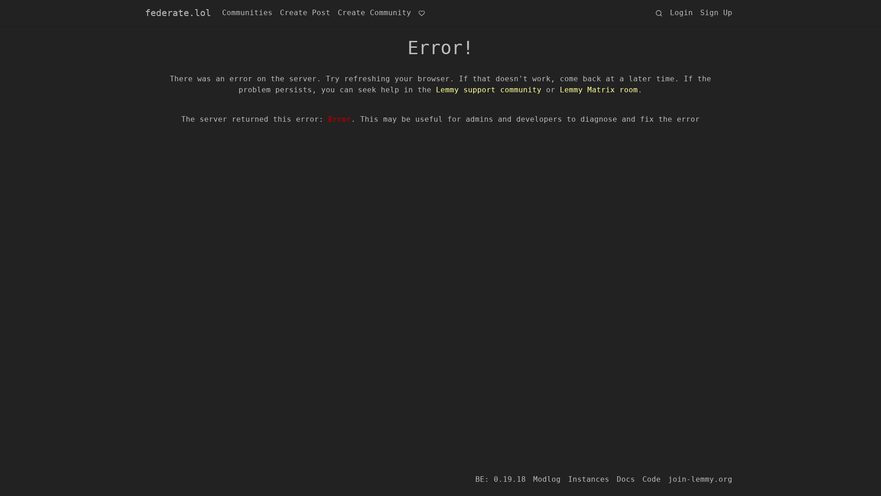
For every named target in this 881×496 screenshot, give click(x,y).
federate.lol (178, 12)
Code (651, 479)
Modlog (547, 479)
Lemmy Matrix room (599, 89)
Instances (588, 479)
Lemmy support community (488, 89)
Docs (626, 479)
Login (681, 12)
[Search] (659, 13)
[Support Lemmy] (422, 13)
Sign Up (716, 12)
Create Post (305, 12)
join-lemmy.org (700, 479)
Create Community (374, 12)
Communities (247, 12)
